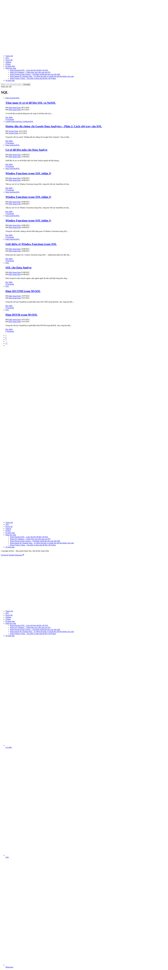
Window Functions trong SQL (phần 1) (28, 220)
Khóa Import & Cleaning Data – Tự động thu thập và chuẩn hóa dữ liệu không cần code (42, 76)
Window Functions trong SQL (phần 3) (28, 173)
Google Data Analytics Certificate (17, 121)
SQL (7, 58)
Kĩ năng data (10, 66)
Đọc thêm (9, 117)
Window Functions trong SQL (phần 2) (28, 196)
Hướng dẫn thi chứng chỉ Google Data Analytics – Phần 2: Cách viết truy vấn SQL (53, 126)
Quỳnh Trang (13, 131)
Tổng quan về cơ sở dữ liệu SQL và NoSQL (30, 102)
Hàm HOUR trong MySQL (21, 314)
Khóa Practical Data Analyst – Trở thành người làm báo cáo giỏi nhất (35, 74)
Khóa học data (10, 68)
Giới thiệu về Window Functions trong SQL (31, 244)
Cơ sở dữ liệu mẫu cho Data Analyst (26, 149)
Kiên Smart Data (15, 108)
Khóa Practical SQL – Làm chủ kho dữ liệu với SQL (29, 70)
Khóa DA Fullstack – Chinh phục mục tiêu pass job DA (30, 72)
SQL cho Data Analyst (18, 267)
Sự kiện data (10, 80)
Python (8, 64)
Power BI (8, 60)
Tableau (8, 62)
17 (6, 343)
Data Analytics (10, 98)
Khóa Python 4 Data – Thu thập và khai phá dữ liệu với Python (33, 78)
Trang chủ (9, 56)
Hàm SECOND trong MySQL (23, 291)
